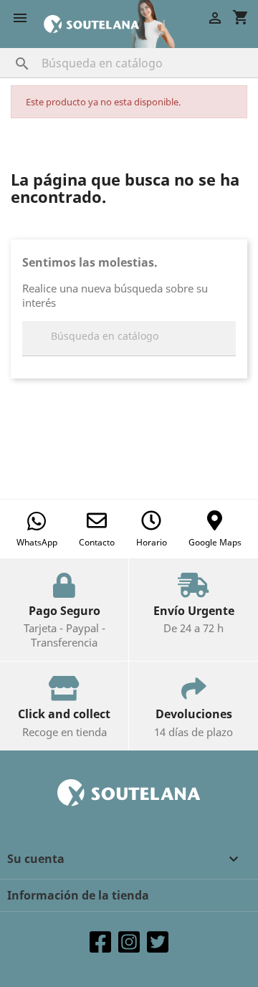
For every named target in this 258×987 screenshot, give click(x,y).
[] (8, 49)
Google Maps (215, 542)
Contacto (97, 542)
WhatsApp (36, 542)
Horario (151, 542)
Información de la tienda (78, 895)
